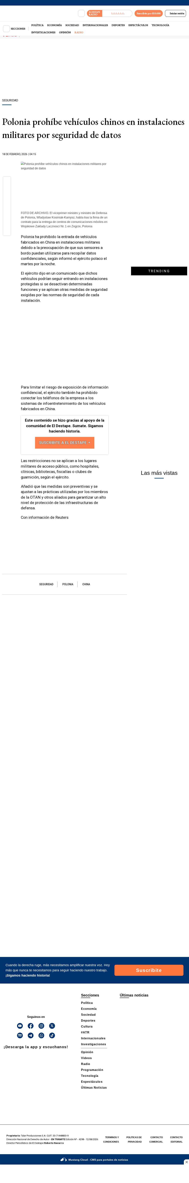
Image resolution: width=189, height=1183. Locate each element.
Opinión (65, 32)
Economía (54, 25)
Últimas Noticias (94, 1087)
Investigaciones (43, 32)
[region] (94, 69)
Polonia (67, 584)
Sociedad (72, 25)
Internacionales (95, 25)
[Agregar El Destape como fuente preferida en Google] (107, 154)
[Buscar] (81, 13)
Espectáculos (138, 25)
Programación (92, 1069)
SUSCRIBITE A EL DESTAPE (63, 442)
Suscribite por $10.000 (149, 13)
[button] (7, 181)
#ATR (85, 1032)
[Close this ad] (186, 1162)
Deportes (118, 25)
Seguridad (46, 584)
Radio (79, 32)
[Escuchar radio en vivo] (117, 13)
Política (37, 25)
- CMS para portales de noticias (98, 1159)
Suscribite (149, 970)
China (86, 584)
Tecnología (160, 25)
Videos (86, 1058)
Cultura (87, 1026)
